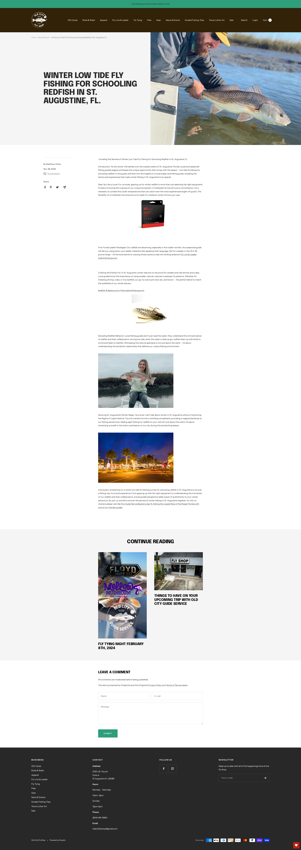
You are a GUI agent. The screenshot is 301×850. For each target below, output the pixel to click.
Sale (231, 20)
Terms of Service (174, 685)
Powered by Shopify (58, 840)
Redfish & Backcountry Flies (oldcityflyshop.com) (121, 290)
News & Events (173, 20)
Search (244, 20)
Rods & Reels (88, 20)
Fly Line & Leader (120, 20)
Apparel (103, 20)
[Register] (265, 778)
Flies (149, 20)
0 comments (54, 173)
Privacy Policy (155, 685)
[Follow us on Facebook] (163, 768)
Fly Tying (138, 20)
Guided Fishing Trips (194, 20)
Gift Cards (72, 20)
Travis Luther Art (216, 20)
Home (33, 37)
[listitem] (45, 187)
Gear (158, 20)
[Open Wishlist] (296, 845)
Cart (267, 20)
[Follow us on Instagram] (172, 768)
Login (255, 20)
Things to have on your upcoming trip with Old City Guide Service (176, 600)
